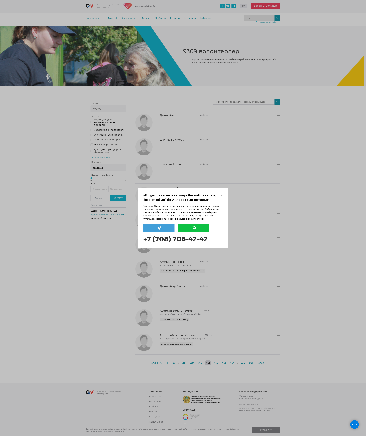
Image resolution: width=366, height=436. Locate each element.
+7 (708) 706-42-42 (175, 239)
